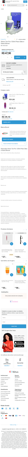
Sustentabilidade (4, 386)
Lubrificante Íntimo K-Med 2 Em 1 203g (16, 104)
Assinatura (17, 385)
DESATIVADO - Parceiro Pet (8, 51)
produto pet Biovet (8, 139)
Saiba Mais (8, 68)
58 (17, 288)
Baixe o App (25, 2)
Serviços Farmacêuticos (20, 382)
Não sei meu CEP (9, 81)
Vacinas (16, 379)
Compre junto (6, 122)
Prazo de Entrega (4, 395)
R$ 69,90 (3, 254)
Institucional (4, 375)
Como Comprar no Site (5, 391)
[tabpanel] (14, 23)
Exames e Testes (18, 380)
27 (4, 257)
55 (4, 288)
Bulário (2, 384)
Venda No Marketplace (5, 377)
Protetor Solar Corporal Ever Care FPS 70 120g (7, 281)
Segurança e (18, 390)
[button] (14, 23)
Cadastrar (14, 326)
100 (18, 257)
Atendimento (4, 389)
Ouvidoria (3, 381)
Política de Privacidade (19, 393)
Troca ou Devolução (5, 398)
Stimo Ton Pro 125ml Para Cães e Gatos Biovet (17, 95)
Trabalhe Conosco (4, 379)
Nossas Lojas (3, 382)
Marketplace (3, 400)
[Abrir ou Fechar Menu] (1, 5)
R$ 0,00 (12, 99)
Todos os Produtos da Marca (10, 143)
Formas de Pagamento (5, 393)
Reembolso (3, 396)
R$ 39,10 (12, 108)
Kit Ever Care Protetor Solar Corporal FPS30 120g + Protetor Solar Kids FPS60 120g (20, 281)
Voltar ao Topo (13, 424)
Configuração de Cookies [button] (20, 400)
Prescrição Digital (18, 384)
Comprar (17, 57)
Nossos (17, 376)
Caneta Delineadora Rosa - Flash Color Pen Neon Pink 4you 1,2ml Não (7, 250)
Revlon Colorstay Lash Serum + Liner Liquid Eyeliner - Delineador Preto (20, 250)
